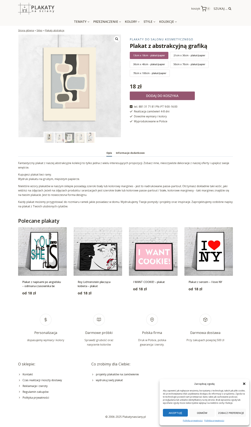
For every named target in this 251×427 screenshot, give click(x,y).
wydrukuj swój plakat (109, 380)
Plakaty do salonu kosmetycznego (161, 39)
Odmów (202, 413)
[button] (244, 383)
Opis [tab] (109, 152)
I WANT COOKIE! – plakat (149, 282)
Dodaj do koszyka (162, 95)
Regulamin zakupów (35, 392)
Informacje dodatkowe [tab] (130, 152)
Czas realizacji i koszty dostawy (42, 380)
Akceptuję (175, 413)
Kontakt (28, 374)
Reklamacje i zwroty (35, 386)
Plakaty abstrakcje (54, 30)
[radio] (149, 55)
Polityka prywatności (193, 420)
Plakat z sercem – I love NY (205, 282)
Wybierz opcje (142, 299)
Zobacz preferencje (231, 413)
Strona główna (26, 30)
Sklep (39, 30)
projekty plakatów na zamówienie (117, 374)
